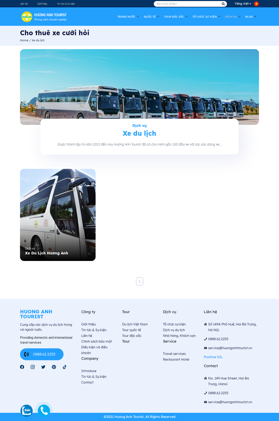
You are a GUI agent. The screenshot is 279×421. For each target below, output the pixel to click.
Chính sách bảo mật (96, 341)
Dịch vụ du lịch (174, 330)
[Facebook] (22, 367)
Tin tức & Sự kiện (66, 3)
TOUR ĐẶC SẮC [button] (174, 16)
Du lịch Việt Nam (135, 324)
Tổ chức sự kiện (204, 16)
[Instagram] (33, 367)
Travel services (174, 354)
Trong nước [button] (126, 16)
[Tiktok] (64, 367)
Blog (249, 16)
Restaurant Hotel (176, 359)
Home (24, 40)
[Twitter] (43, 367)
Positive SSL (213, 357)
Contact (87, 382)
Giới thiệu (42, 3)
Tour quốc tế (131, 330)
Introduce (88, 371)
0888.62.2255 (44, 354)
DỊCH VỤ (231, 16)
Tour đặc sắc (131, 336)
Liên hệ (24, 3)
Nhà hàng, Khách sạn (179, 336)
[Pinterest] (54, 367)
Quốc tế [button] (150, 16)
